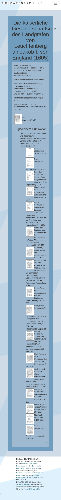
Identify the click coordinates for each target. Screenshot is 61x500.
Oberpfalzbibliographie (31, 489)
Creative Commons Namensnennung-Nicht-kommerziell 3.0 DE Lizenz (30, 106)
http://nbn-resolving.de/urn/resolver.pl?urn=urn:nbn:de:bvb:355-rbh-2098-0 (28, 91)
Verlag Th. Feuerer (23, 484)
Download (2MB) (29, 120)
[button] (1, 494)
